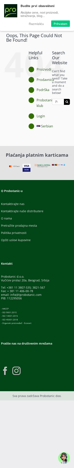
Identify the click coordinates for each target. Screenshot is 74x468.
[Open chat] (64, 458)
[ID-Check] (14, 167)
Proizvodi (44, 69)
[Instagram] (16, 371)
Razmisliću (36, 23)
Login (41, 116)
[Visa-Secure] (26, 165)
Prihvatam (60, 23)
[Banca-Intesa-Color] (42, 165)
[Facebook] (5, 371)
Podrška (43, 90)
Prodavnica (45, 79)
